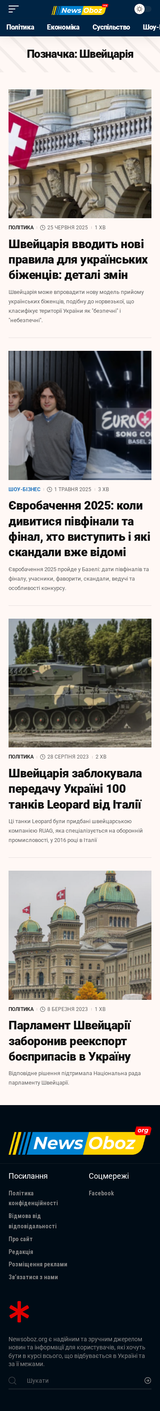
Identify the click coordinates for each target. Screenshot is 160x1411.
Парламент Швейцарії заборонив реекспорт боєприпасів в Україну (70, 1041)
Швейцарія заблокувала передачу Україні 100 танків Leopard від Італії (75, 789)
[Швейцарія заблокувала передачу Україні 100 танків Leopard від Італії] (80, 683)
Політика (21, 228)
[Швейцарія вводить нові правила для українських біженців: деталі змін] (80, 154)
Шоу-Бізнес (25, 489)
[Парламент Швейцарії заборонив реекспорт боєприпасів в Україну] (80, 935)
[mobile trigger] (16, 9)
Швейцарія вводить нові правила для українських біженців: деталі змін (78, 259)
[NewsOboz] (80, 9)
